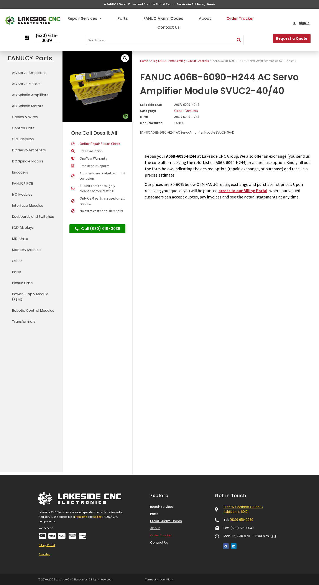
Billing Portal (47, 545)
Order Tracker (240, 18)
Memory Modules (26, 249)
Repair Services (82, 18)
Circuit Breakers (198, 61)
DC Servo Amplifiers (29, 150)
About (205, 18)
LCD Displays (23, 227)
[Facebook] (226, 546)
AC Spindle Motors (27, 105)
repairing (81, 517)
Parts (122, 18)
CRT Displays (23, 139)
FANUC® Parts (30, 58)
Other (17, 260)
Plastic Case (22, 282)
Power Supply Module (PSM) (30, 297)
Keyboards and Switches (33, 216)
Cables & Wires (25, 117)
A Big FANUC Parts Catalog (167, 61)
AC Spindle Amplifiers (30, 94)
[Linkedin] (234, 546)
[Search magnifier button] (238, 40)
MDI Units (20, 238)
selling (97, 517)
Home (144, 61)
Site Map (44, 554)
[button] (125, 58)
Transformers (24, 321)
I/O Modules (22, 194)
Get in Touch (230, 495)
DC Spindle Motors (27, 161)
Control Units (23, 128)
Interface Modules (27, 205)
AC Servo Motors (26, 83)
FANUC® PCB (22, 183)
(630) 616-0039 (241, 520)
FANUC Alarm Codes (163, 18)
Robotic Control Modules (33, 310)
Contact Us (168, 27)
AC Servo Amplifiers (29, 72)
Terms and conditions (159, 579)
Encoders (20, 172)
